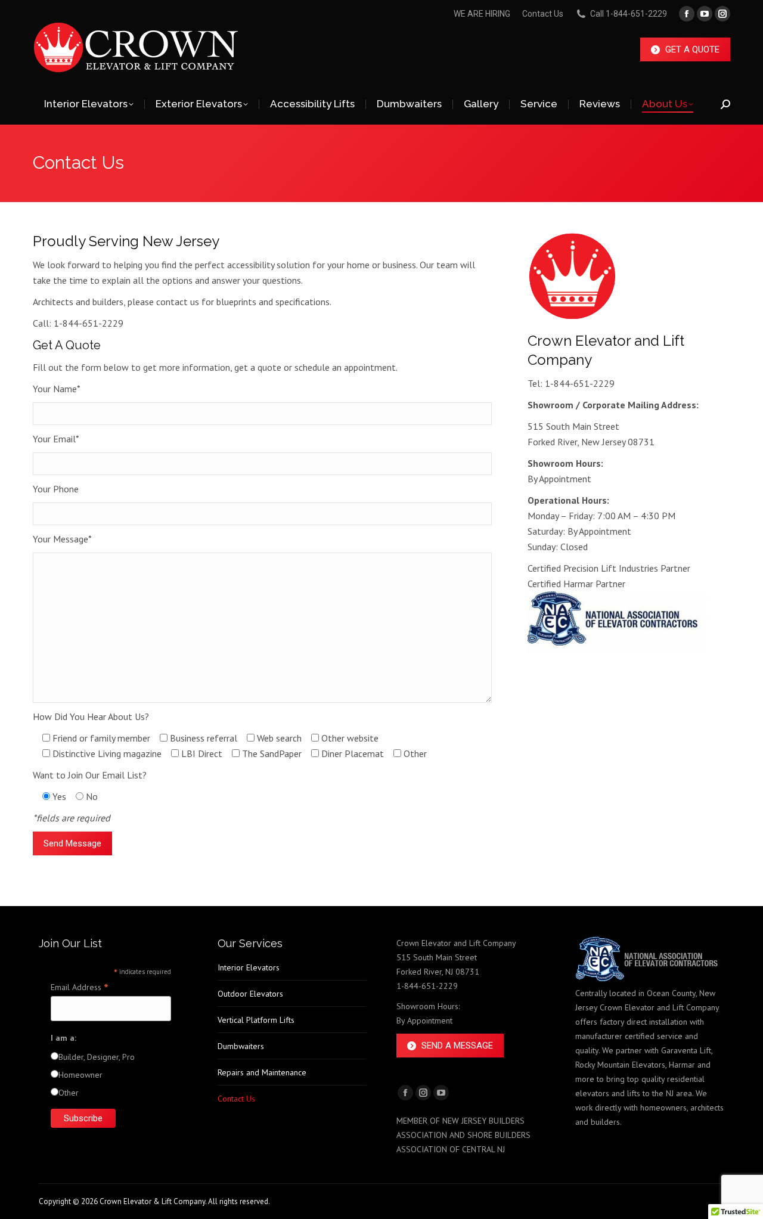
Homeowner (80, 1074)
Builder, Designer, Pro (96, 1056)
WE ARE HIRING (482, 13)
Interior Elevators (249, 967)
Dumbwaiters (241, 1046)
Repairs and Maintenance (262, 1072)
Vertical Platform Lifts (256, 1020)
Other (68, 1092)
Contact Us (542, 13)
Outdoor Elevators (250, 993)
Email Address (79, 987)
